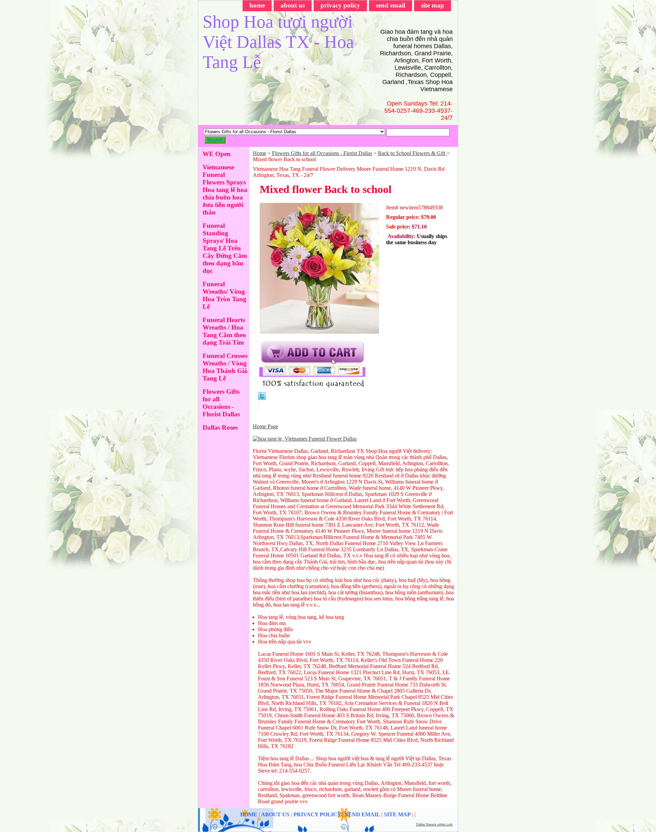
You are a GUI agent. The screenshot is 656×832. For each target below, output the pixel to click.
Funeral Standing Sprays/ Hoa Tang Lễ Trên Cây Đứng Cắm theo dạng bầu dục (225, 248)
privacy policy (340, 5)
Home (259, 153)
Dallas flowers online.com (434, 824)
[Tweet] (262, 398)
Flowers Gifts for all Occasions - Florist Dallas (322, 153)
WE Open (217, 153)
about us (293, 5)
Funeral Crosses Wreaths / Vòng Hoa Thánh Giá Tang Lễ (225, 367)
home (257, 5)
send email (390, 5)
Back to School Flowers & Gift (412, 153)
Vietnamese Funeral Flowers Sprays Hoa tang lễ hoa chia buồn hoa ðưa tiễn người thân (225, 190)
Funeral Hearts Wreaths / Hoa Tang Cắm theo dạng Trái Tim (224, 331)
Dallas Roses (220, 427)
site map (432, 5)
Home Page (265, 426)
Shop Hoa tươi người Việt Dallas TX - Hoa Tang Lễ (278, 42)
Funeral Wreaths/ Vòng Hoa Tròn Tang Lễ (224, 295)
